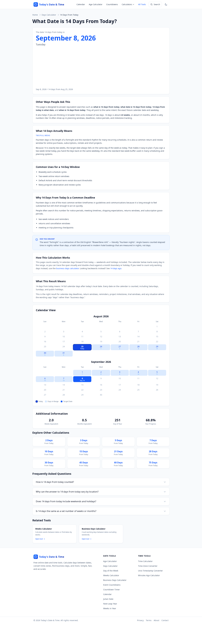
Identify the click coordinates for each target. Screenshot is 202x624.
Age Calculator (95, 4)
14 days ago (115, 268)
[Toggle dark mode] (166, 4)
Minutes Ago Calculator (149, 575)
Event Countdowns (112, 584)
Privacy (140, 620)
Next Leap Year (110, 603)
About (156, 620)
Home (35, 14)
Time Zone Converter (147, 566)
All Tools (142, 4)
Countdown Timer (111, 589)
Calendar (81, 4)
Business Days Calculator (114, 580)
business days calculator (67, 268)
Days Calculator (49, 14)
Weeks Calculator (111, 575)
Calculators (127, 4)
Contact (165, 620)
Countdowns (112, 4)
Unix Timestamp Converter (150, 570)
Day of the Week (110, 570)
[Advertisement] (101, 67)
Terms (148, 620)
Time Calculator (145, 561)
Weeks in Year (109, 608)
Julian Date (108, 599)
